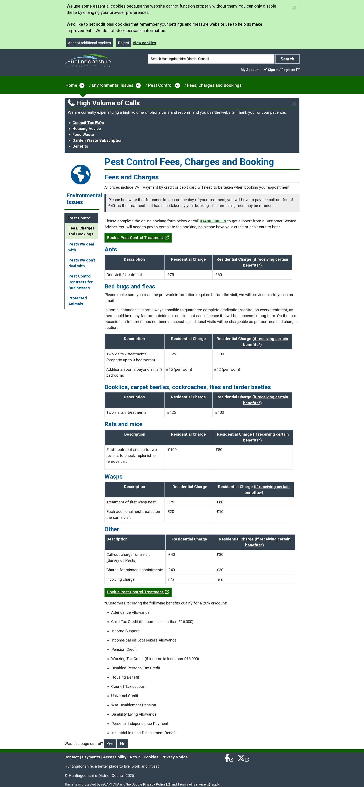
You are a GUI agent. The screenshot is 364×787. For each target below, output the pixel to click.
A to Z (135, 757)
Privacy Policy (154, 784)
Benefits (80, 146)
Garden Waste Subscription (97, 140)
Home (71, 85)
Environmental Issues (112, 85)
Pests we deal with (81, 247)
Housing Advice (86, 128)
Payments (91, 757)
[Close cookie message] (294, 7)
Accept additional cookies (89, 43)
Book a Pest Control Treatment (135, 237)
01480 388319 (213, 221)
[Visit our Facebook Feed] (229, 757)
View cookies (144, 43)
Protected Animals (77, 301)
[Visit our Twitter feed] (243, 757)
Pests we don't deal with (81, 263)
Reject (123, 43)
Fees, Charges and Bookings (214, 85)
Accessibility (114, 757)
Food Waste (83, 134)
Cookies (151, 757)
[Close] (294, 104)
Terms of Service (192, 784)
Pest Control (160, 85)
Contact (71, 757)
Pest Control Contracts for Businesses (80, 282)
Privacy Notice (175, 757)
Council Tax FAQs (88, 122)
